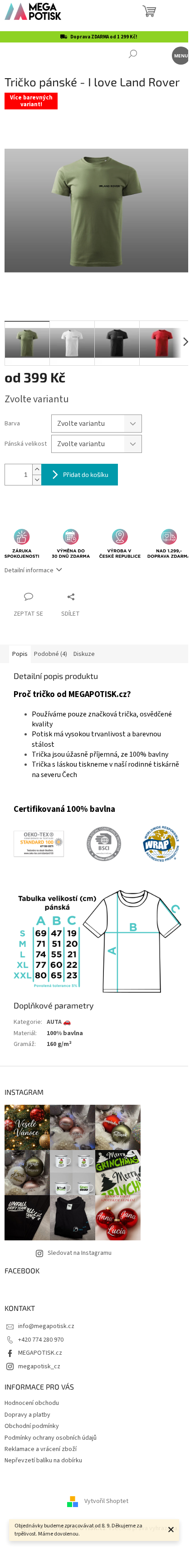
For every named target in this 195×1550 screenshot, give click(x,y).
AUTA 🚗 (59, 1022)
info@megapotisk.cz (46, 1326)
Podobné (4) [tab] (50, 654)
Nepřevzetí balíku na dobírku (43, 1460)
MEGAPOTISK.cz (40, 1352)
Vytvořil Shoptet (106, 1501)
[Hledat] (132, 55)
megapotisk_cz (39, 1366)
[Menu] (180, 55)
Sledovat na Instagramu (80, 1253)
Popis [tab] (20, 654)
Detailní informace (29, 570)
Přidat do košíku (85, 474)
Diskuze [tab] (84, 654)
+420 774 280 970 (40, 1339)
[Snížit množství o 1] (36, 480)
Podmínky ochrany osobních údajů (51, 1437)
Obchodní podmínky (32, 1426)
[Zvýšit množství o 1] (36, 469)
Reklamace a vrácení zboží (41, 1449)
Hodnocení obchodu (32, 1403)
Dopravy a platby (27, 1414)
